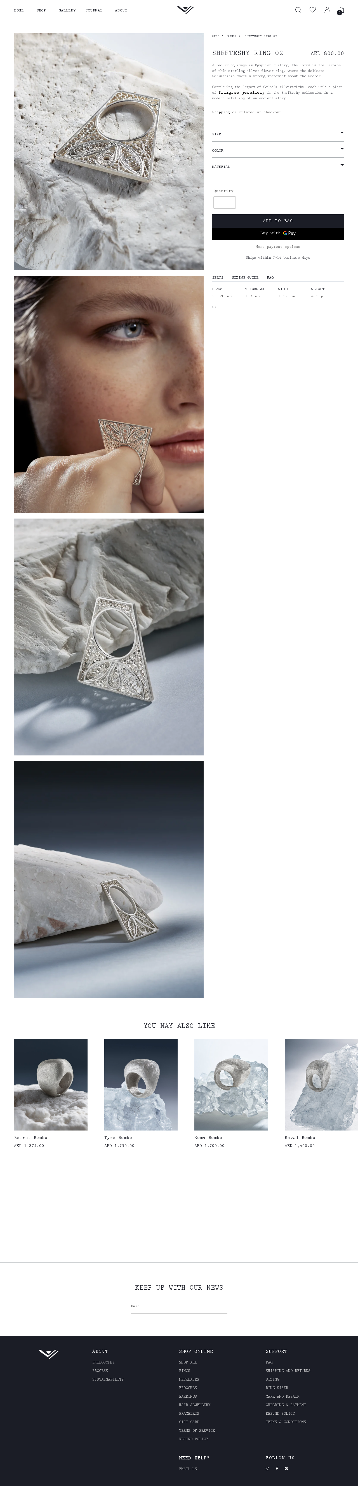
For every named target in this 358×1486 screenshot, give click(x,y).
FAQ (270, 278)
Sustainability (108, 1380)
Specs (217, 278)
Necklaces (189, 1380)
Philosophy (103, 1363)
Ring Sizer (277, 1388)
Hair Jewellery (194, 1405)
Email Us (188, 1469)
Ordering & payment (286, 1405)
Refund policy (193, 1440)
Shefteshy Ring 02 (261, 36)
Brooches (188, 1388)
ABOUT (121, 11)
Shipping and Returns (288, 1371)
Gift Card (189, 1422)
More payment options (278, 247)
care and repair (282, 1397)
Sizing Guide (245, 278)
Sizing (272, 1380)
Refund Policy (280, 1414)
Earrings (188, 1397)
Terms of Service (197, 1431)
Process (100, 1371)
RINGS (232, 36)
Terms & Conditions (286, 1422)
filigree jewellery (241, 93)
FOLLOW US (280, 1458)
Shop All (188, 1363)
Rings (184, 1371)
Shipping (221, 113)
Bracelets (189, 1414)
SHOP (41, 11)
